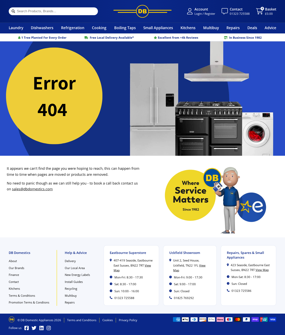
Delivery (70, 261)
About (13, 261)
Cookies (107, 320)
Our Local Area (75, 268)
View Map (262, 270)
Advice (270, 27)
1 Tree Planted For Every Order (43, 37)
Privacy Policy (128, 320)
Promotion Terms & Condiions (29, 302)
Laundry (16, 27)
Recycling (71, 288)
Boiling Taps (125, 27)
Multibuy (211, 27)
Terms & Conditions (22, 295)
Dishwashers (42, 27)
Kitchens (187, 27)
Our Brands (16, 268)
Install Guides (74, 282)
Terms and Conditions (81, 320)
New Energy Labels (77, 275)
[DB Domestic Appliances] (142, 11)
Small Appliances (158, 27)
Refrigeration (72, 27)
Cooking (99, 27)
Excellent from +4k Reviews (177, 37)
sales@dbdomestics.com (32, 189)
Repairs (233, 27)
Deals (252, 27)
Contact (14, 282)
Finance (14, 275)
